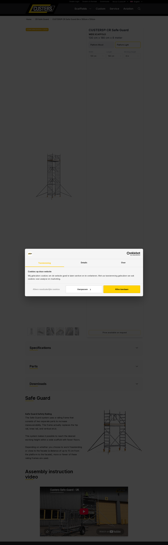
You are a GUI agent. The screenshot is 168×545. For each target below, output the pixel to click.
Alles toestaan (121, 289)
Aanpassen (82, 289)
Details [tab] (84, 262)
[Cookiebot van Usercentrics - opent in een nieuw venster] (128, 254)
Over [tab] (123, 262)
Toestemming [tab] (44, 263)
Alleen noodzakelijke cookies (46, 289)
